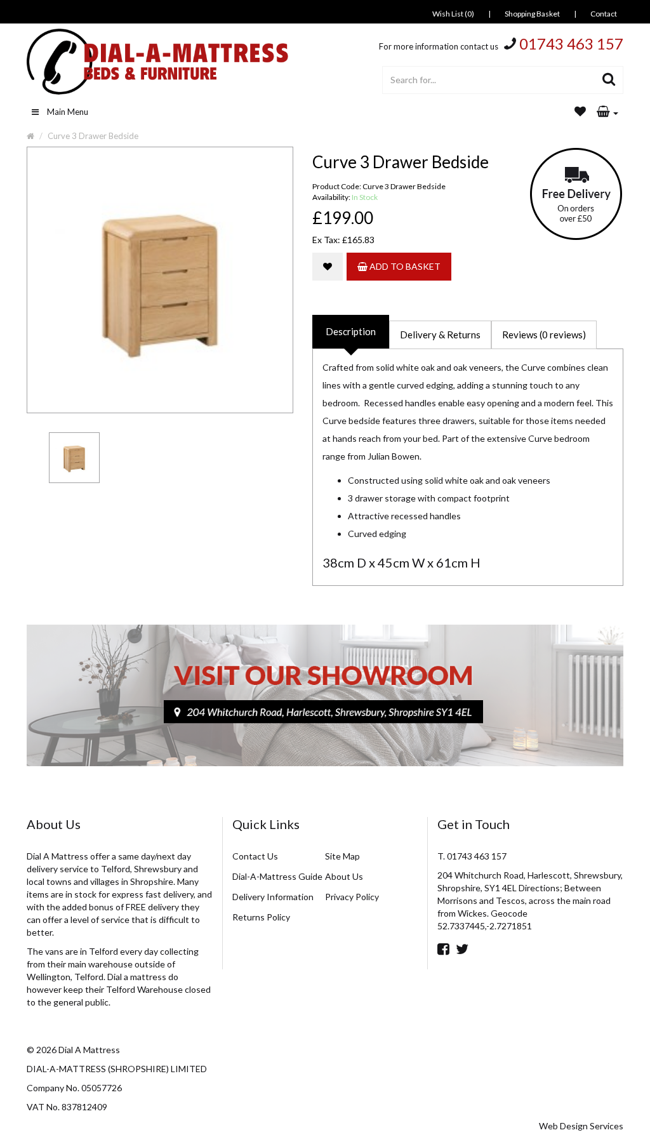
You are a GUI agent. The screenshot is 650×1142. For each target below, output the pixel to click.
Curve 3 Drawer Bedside (93, 136)
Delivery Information (273, 896)
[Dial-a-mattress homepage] (159, 61)
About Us (344, 876)
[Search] (609, 80)
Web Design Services (581, 1125)
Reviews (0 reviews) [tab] (544, 334)
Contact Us (255, 856)
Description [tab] (351, 331)
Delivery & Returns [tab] (440, 334)
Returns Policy (261, 917)
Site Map (342, 856)
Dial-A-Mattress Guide (277, 876)
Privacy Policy (352, 896)
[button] (607, 112)
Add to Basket (404, 266)
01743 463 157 (571, 43)
